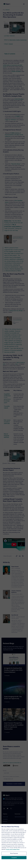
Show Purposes (14, 853)
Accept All (14, 857)
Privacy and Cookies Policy (12, 849)
